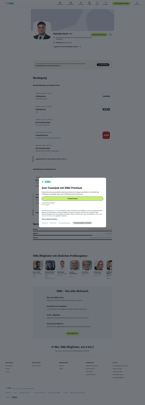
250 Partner (57, 210)
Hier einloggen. (46, 204)
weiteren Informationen (48, 216)
